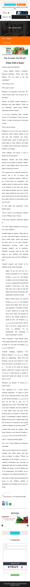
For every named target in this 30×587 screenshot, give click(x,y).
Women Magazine (10, 4)
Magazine (5, 17)
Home (3, 38)
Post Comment (15, 575)
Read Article (15, 533)
